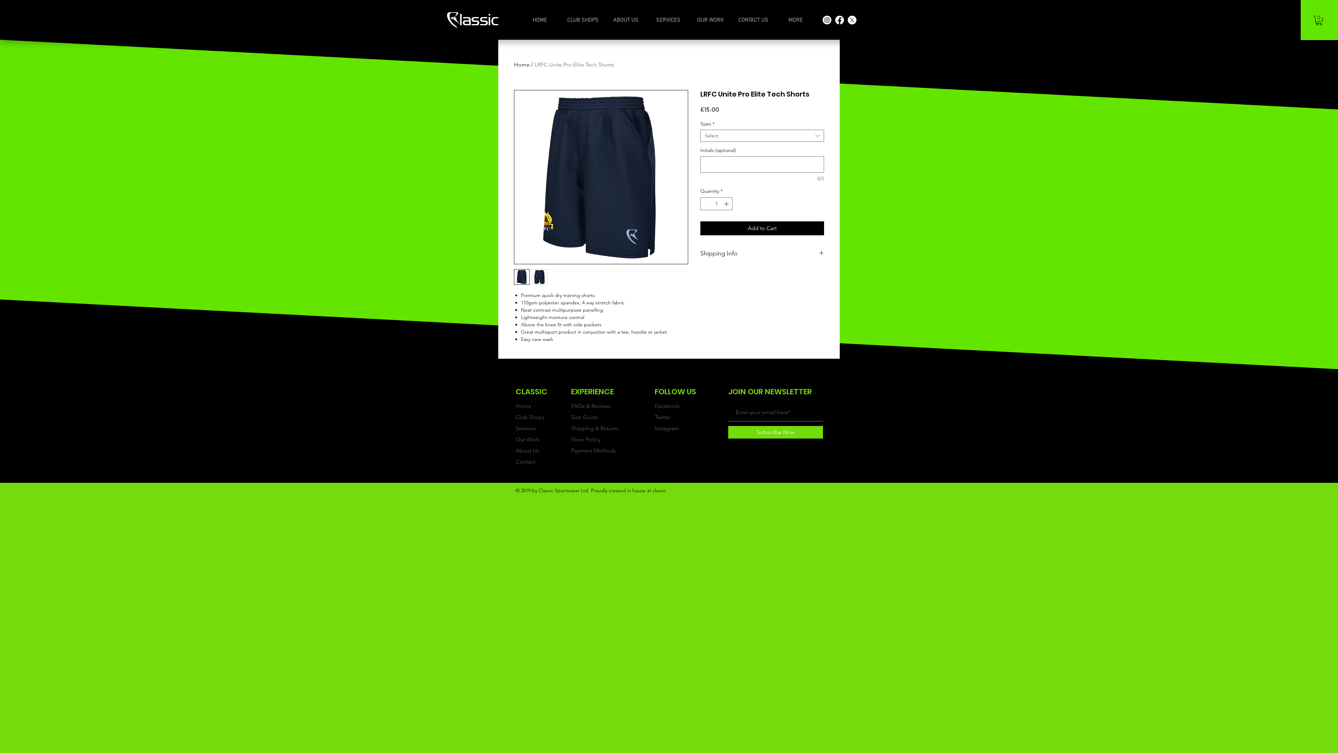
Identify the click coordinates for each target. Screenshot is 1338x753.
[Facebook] (839, 20)
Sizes (707, 124)
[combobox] (762, 136)
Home (522, 64)
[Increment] (727, 204)
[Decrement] (705, 204)
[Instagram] (827, 20)
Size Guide (584, 417)
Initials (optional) (718, 150)
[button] (1319, 20)
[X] (852, 20)
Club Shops (530, 417)
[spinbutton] (716, 204)
